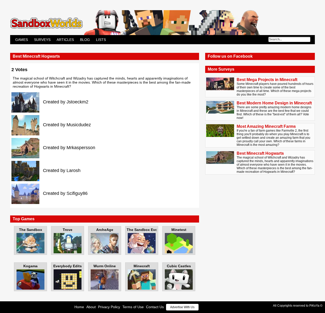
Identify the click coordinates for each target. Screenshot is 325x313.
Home (79, 307)
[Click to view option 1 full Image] (27, 102)
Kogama (30, 266)
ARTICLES (65, 40)
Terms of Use (133, 307)
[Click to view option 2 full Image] (27, 125)
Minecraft (142, 266)
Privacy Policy (109, 307)
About (91, 307)
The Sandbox (30, 230)
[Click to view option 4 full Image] (27, 171)
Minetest (178, 230)
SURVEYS (42, 40)
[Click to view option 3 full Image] (27, 148)
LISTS (101, 40)
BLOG (85, 40)
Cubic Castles (179, 266)
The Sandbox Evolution (142, 230)
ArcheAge (104, 230)
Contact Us (155, 307)
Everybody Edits (67, 266)
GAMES (21, 40)
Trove (67, 230)
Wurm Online (104, 266)
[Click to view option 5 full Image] (27, 194)
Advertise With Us (182, 307)
